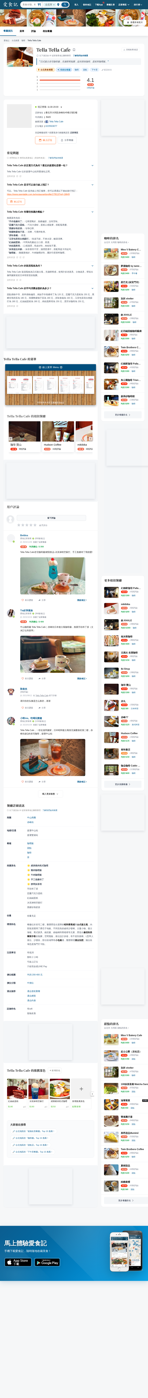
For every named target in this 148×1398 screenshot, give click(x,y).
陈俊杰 (23, 689)
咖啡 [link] (77, 70)
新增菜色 (56, 1070)
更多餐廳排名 (121, 415)
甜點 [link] (85, 70)
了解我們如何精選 (80, 55)
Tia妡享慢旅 (26, 610)
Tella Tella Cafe (53, 50)
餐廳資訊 (8, 31)
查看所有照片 (136, 22)
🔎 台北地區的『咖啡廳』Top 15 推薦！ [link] (31, 1138)
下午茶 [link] (94, 70)
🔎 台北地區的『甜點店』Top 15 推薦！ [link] (31, 1145)
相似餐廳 (47, 31)
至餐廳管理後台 (57, 402)
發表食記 (87, 4)
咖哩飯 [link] (30, 843)
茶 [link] (28, 857)
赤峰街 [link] (30, 822)
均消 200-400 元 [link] (34, 974)
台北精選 (15, 40)
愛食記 (6, 40)
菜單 (22, 31)
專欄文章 (111, 4)
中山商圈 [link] (31, 817)
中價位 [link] (30, 983)
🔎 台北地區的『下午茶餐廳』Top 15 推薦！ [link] (33, 1152)
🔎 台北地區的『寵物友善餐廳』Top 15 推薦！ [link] (34, 1131)
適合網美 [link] (31, 996)
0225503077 (51, 126)
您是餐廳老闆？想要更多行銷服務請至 (56, 132)
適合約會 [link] (31, 1000)
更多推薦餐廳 (121, 784)
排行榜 (137, 4)
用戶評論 (13, 507)
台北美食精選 (46, 70)
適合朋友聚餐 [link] (33, 991)
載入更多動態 (48, 794)
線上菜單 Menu (50, 367)
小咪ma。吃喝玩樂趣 (31, 718)
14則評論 (90, 88)
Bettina (24, 535)
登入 (76, 4)
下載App (99, 4)
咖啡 (23, 40)
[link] (133, 257)
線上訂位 (47, 140)
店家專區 (122, 4)
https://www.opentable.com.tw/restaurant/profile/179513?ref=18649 (38, 194)
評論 (33, 31)
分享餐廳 (68, 140)
